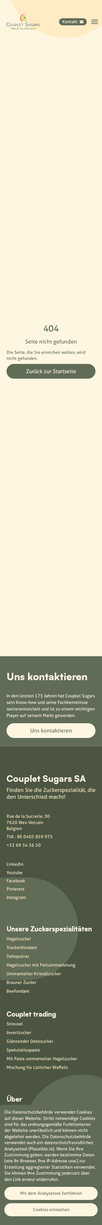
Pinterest (15, 889)
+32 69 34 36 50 (24, 845)
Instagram (16, 897)
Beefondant (18, 991)
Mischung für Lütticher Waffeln (37, 1067)
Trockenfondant (22, 947)
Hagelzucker (19, 938)
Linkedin (15, 864)
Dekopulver (18, 956)
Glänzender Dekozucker (30, 1041)
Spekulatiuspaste (23, 1050)
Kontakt (70, 21)
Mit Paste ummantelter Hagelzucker (42, 1058)
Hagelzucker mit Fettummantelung (41, 965)
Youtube (15, 872)
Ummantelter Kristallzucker (34, 973)
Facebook (16, 880)
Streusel (15, 1023)
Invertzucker (19, 1032)
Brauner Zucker (21, 982)
